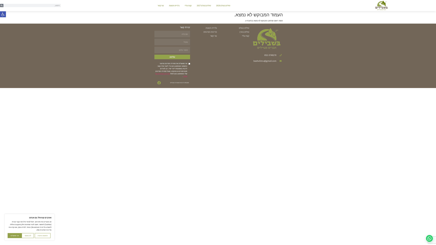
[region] (29, 227)
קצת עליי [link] (188, 5)
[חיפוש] (1, 5)
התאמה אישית (43, 235)
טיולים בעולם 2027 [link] (204, 5)
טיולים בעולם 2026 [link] (223, 5)
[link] (3, 14)
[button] (429, 238)
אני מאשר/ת (15, 235)
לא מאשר (28, 235)
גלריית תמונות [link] (174, 5)
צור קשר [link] (161, 5)
